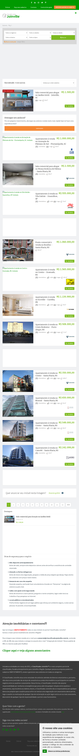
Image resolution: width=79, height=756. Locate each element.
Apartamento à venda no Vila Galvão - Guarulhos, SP (46, 196)
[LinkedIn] (35, 3)
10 (51, 505)
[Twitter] (42, 3)
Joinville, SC (19, 519)
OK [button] (45, 751)
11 (57, 505)
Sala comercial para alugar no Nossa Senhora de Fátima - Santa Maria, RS (48, 169)
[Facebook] (31, 3)
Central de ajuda (46, 7)
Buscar (64, 37)
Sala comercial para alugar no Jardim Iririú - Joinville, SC (47, 95)
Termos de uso (32, 746)
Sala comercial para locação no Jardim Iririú (33, 517)
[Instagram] (38, 3)
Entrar (7, 7)
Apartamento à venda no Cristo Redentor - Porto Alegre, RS (46, 327)
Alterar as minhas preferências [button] (59, 751)
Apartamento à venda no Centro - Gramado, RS (45, 272)
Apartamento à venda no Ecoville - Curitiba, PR (45, 299)
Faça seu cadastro (20, 7)
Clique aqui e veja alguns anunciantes (26, 650)
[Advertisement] (39, 61)
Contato (34, 7)
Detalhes (70, 106)
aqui (63, 712)
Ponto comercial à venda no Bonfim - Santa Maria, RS (43, 245)
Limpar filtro (21, 42)
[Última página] (68, 505)
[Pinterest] (45, 3)
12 (62, 505)
